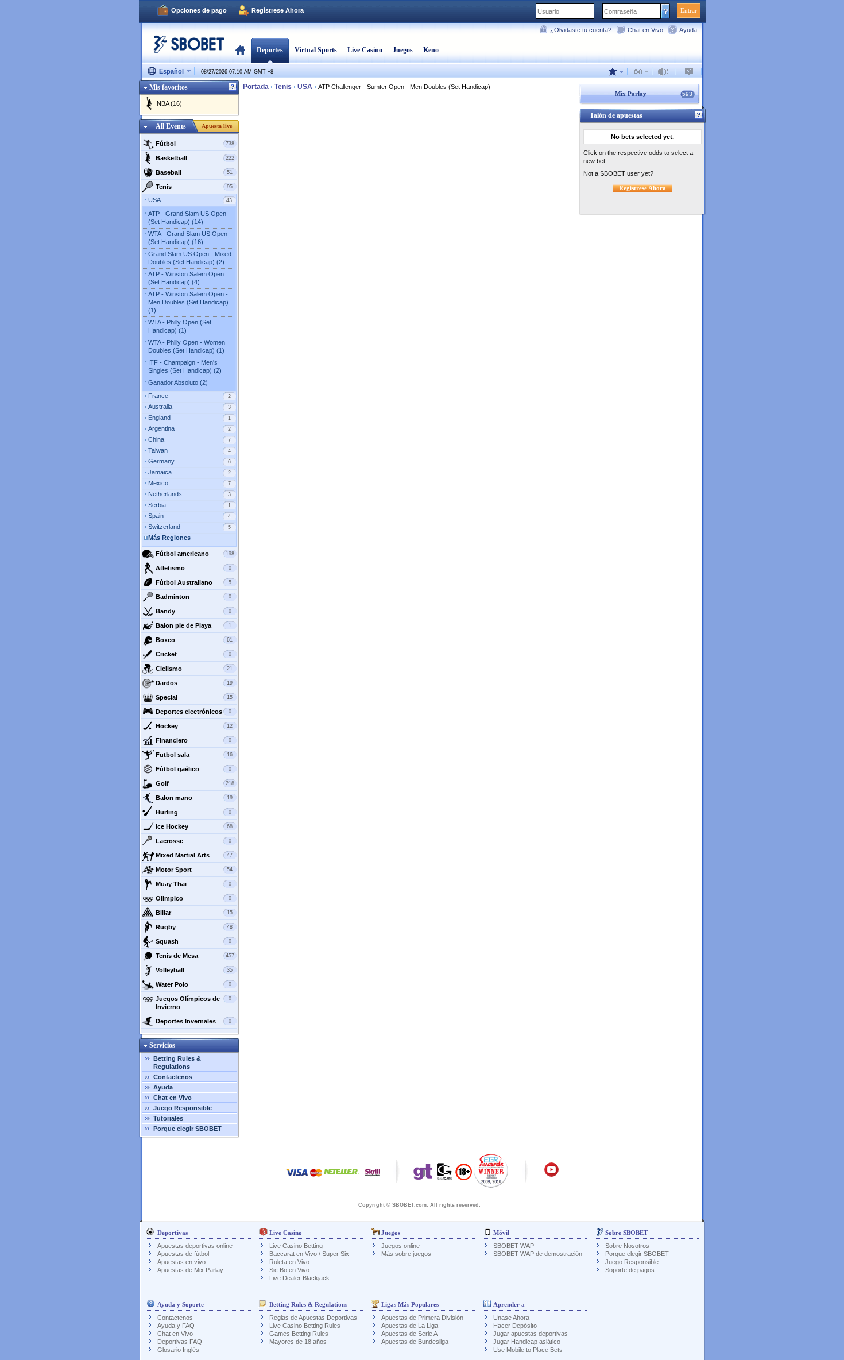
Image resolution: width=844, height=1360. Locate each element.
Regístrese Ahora (277, 10)
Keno (431, 50)
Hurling (193, 812)
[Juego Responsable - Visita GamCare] (444, 1174)
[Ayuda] (233, 87)
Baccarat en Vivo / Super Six (309, 1253)
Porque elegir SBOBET (187, 1128)
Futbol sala (194, 754)
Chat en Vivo (645, 29)
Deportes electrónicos (193, 711)
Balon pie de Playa (193, 625)
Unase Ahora (511, 1317)
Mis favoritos (168, 87)
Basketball (195, 157)
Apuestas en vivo (181, 1261)
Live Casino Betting (296, 1245)
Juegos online (400, 1245)
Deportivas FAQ (179, 1341)
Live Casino (364, 50)
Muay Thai (193, 883)
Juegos (403, 50)
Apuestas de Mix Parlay (190, 1269)
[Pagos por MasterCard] (316, 1178)
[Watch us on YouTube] (551, 1175)
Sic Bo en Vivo (289, 1269)
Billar (194, 912)
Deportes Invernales (193, 1021)
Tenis (194, 186)
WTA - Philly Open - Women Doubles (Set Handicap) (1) (186, 346)
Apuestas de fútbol (183, 1253)
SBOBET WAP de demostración (537, 1253)
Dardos (194, 682)
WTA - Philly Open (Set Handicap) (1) (179, 326)
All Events (171, 126)
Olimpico (193, 898)
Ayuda (688, 29)
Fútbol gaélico (193, 769)
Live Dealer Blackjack (299, 1277)
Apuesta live (217, 126)
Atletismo (193, 568)
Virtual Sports (316, 50)
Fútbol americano (195, 553)
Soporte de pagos (630, 1269)
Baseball (194, 172)
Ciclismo (194, 668)
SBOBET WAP (513, 1245)
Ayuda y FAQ (176, 1325)
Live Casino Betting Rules (304, 1325)
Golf (195, 783)
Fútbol (195, 143)
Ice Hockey (194, 826)
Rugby (194, 927)
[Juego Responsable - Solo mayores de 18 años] (463, 1176)
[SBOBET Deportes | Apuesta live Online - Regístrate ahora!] (185, 48)
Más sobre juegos (406, 1253)
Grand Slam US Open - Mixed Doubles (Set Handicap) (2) (189, 257)
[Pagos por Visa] (296, 1178)
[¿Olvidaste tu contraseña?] (665, 10)
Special (194, 697)
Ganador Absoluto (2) (178, 382)
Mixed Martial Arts (194, 855)
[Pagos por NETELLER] (341, 1178)
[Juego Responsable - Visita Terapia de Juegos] (423, 1174)
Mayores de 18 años (298, 1341)
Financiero (193, 740)
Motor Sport (194, 869)
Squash (193, 941)
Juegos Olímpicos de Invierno (193, 1002)
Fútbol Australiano (193, 582)
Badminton (193, 596)
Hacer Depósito (515, 1325)
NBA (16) (169, 103)
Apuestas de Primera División (422, 1317)
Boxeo (194, 639)
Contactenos (172, 1076)
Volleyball (194, 970)
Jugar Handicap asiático (526, 1341)
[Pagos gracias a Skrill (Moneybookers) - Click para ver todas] (372, 1178)
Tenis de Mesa (195, 955)
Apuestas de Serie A (409, 1333)
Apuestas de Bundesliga (414, 1341)
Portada (240, 50)
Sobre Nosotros (627, 1245)
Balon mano (194, 797)
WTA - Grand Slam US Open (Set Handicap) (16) (187, 237)
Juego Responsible (182, 1107)
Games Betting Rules (298, 1333)
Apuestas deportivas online (195, 1245)
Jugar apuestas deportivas (530, 1333)
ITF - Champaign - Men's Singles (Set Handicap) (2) (185, 366)
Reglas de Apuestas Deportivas (313, 1317)
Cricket (193, 654)
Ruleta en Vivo (289, 1261)
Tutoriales (168, 1118)
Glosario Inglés (178, 1349)
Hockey (194, 725)
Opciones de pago (199, 10)
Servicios (162, 1045)
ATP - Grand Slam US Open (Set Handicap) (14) (187, 217)
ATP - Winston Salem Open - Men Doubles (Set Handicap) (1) (188, 302)
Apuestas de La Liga (409, 1325)
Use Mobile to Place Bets (528, 1349)
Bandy (193, 611)
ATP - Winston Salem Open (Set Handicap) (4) (186, 278)
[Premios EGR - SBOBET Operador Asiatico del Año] (491, 1170)
